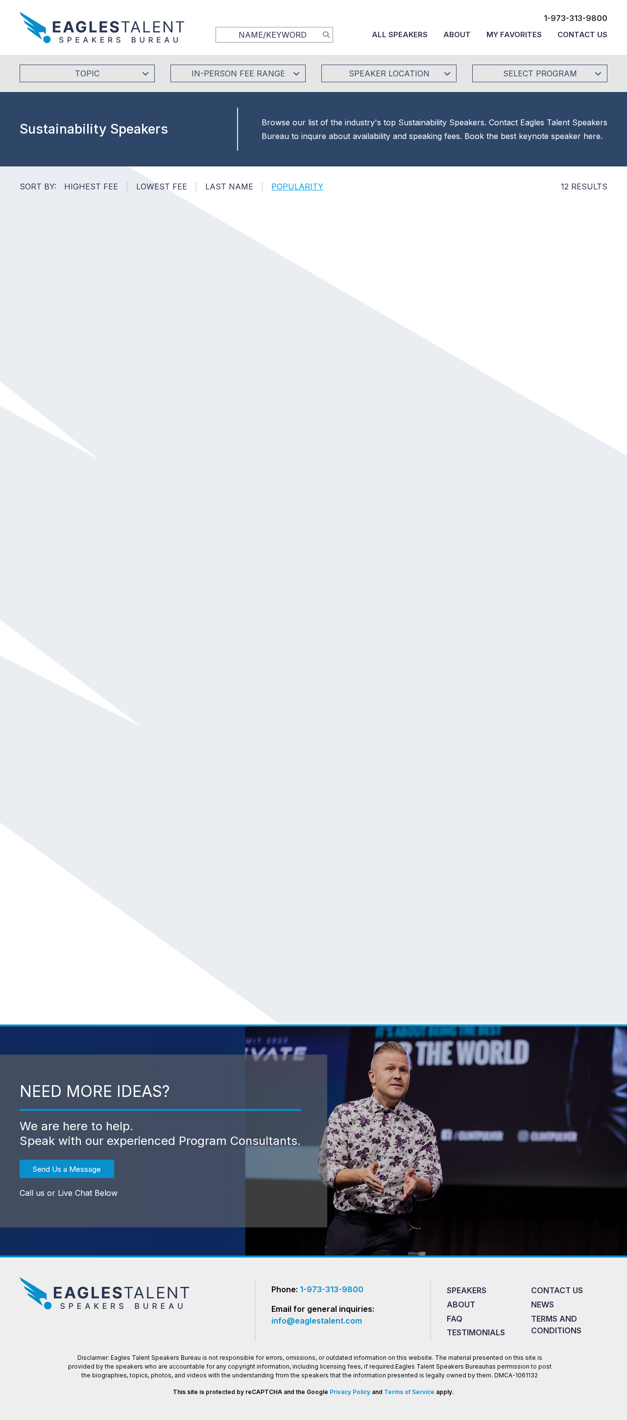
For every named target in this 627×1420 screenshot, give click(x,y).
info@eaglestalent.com (316, 1321)
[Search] (326, 34)
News (542, 1304)
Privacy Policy (350, 1392)
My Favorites (514, 34)
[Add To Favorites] (100, 379)
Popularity (297, 186)
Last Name (229, 186)
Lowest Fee (161, 186)
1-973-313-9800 (575, 18)
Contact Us (582, 34)
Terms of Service (409, 1392)
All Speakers (400, 34)
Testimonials (476, 1332)
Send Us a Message (67, 1168)
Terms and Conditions (556, 1324)
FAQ (454, 1319)
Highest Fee (91, 186)
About (457, 34)
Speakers (466, 1290)
